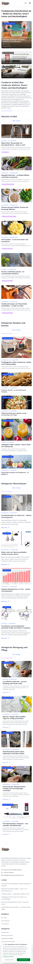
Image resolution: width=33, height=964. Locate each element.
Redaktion (5, 914)
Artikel (4, 880)
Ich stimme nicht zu (9, 959)
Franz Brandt (4, 173)
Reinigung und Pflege (8, 53)
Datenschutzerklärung (8, 956)
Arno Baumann (5, 360)
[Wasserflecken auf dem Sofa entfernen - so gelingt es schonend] (16, 71)
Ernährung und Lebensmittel (9, 216)
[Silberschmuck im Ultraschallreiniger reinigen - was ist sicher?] (16, 57)
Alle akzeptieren (23, 959)
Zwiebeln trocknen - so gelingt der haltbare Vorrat (15, 894)
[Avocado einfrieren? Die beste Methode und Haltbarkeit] (16, 34)
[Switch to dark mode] (25, 3)
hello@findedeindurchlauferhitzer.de (14, 875)
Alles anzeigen (16, 121)
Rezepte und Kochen (7, 248)
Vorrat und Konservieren (9, 23)
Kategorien (5, 929)
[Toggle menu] (30, 3)
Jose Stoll (3, 140)
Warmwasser (5, 152)
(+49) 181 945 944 (9, 872)
